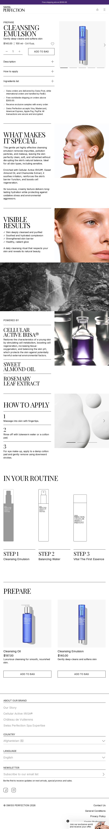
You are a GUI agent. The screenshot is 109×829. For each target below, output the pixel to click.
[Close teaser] (67, 821)
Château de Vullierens (18, 719)
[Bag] (97, 9)
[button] (89, 825)
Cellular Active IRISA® (18, 713)
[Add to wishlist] (52, 44)
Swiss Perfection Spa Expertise (24, 725)
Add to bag (41, 51)
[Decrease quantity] (6, 51)
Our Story (9, 707)
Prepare (8, 22)
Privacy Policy (98, 816)
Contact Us (100, 805)
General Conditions (95, 810)
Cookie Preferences (95, 821)
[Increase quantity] (19, 51)
